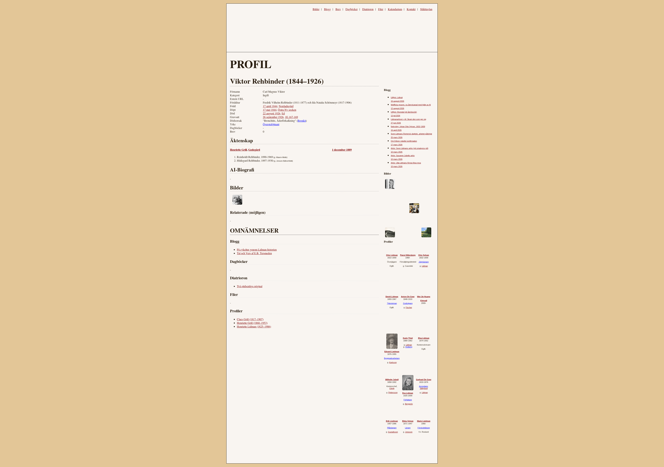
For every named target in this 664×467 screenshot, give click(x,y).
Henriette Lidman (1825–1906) (254, 326)
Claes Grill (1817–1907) (250, 319)
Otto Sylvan (423, 255)
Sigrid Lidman (391, 297)
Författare (408, 400)
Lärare (408, 428)
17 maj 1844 (269, 109)
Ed (283, 113)
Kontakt (411, 9)
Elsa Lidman (423, 338)
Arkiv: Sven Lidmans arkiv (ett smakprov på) (409, 148)
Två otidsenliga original (249, 286)
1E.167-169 (291, 117)
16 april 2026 (396, 130)
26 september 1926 (273, 117)
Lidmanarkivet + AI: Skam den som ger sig (408, 119)
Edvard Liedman (391, 352)
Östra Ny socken (287, 109)
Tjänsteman (392, 303)
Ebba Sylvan (407, 421)
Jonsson (408, 432)
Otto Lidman (392, 255)
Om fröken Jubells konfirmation (404, 141)
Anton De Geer (407, 297)
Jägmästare (424, 262)
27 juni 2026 (396, 123)
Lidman (425, 266)
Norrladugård (286, 106)
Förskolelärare (424, 428)
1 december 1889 (342, 150)
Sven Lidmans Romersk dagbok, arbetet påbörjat (411, 134)
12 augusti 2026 (397, 108)
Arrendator (423, 386)
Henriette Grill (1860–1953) (252, 323)
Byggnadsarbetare (392, 358)
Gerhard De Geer (423, 380)
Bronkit (302, 120)
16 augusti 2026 (397, 101)
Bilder (316, 9)
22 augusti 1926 (271, 113)
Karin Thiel (408, 338)
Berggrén (409, 404)
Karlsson (393, 362)
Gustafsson (393, 432)
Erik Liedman (392, 421)
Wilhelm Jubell (392, 380)
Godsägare (408, 303)
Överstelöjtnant (271, 124)
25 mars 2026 (396, 137)
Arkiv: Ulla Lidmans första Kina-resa (406, 163)
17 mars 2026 (396, 145)
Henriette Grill (238, 150)
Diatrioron (368, 9)
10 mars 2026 (396, 152)
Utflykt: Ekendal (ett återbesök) (404, 112)
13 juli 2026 (395, 116)
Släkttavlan (426, 9)
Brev (338, 9)
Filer (380, 9)
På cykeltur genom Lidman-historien (257, 249)
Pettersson (393, 392)
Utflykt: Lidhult (397, 97)
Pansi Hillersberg (408, 255)
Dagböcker (351, 9)
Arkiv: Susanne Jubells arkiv (403, 156)
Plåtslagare (391, 428)
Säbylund (424, 388)
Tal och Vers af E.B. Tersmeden (254, 253)
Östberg (408, 347)
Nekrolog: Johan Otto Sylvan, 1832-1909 (408, 126)
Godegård (254, 150)
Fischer (409, 307)
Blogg (327, 9)
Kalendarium (395, 9)
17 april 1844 (270, 106)
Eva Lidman (407, 393)
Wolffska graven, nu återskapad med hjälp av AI (411, 105)
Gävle (391, 388)
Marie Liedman (423, 421)
